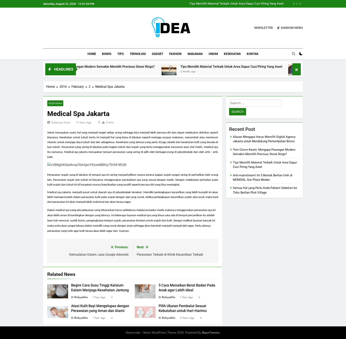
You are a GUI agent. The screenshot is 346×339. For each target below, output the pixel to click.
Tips (120, 54)
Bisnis (106, 54)
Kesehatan (232, 54)
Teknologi (138, 54)
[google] (60, 28)
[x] (55, 28)
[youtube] (64, 28)
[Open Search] (293, 53)
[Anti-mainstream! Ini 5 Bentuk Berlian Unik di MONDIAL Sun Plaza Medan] (286, 71)
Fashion (175, 54)
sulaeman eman (60, 122)
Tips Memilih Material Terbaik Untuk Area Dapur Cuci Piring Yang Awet (236, 3)
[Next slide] (300, 3)
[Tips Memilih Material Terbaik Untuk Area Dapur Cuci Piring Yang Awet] (159, 71)
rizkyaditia (81, 297)
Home (92, 54)
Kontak (252, 54)
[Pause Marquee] (296, 69)
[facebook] (45, 28)
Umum (213, 54)
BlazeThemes (210, 332)
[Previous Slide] (294, 3)
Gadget (157, 54)
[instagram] (50, 28)
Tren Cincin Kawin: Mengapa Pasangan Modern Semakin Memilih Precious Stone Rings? (82, 67)
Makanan (195, 54)
